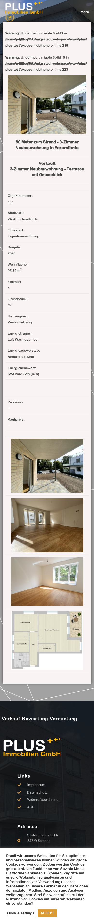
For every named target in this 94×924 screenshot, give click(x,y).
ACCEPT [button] (47, 913)
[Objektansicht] (47, 465)
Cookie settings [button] (20, 913)
